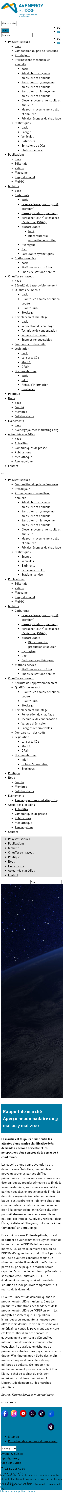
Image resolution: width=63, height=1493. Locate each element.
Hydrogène (28, 244)
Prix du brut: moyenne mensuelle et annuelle (36, 75)
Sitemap (13, 1436)
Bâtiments (28, 141)
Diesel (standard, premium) (39, 213)
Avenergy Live (24, 461)
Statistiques (23, 123)
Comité (19, 407)
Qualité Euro (30, 308)
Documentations (25, 371)
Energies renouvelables (37, 339)
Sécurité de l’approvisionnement (36, 285)
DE (58, 27)
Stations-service (32, 150)
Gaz (24, 249)
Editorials (21, 163)
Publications (16, 154)
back (18, 46)
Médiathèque (23, 456)
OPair (25, 366)
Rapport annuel (25, 177)
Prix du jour (22, 55)
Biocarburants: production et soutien (42, 237)
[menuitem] (19, 479)
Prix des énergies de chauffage (41, 118)
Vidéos (19, 168)
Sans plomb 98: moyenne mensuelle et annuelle (38, 93)
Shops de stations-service (38, 271)
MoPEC (19, 181)
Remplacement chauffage (31, 317)
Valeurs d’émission (34, 335)
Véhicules (28, 136)
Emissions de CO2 (33, 145)
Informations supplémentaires (17, 1491)
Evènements (16, 420)
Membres (21, 411)
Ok (1, 1487)
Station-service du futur (37, 267)
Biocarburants (31, 226)
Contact (13, 465)
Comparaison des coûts (30, 344)
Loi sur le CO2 (30, 357)
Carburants (22, 195)
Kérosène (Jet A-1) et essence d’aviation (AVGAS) (40, 219)
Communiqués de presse (31, 447)
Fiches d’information (35, 384)
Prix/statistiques (19, 839)
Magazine (21, 172)
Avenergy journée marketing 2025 (36, 429)
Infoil (25, 380)
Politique (14, 393)
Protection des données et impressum (32, 1441)
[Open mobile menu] (2, 473)
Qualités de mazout (27, 289)
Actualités (21, 443)
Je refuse (9, 1487)
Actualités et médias (21, 434)
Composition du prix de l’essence (36, 50)
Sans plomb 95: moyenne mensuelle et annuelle (38, 84)
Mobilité (13, 186)
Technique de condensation (39, 330)
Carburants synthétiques (38, 253)
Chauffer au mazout (21, 276)
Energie (26, 132)
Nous (11, 398)
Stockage (27, 312)
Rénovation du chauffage (38, 326)
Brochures (28, 389)
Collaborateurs (24, 416)
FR (58, 31)
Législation (22, 348)
